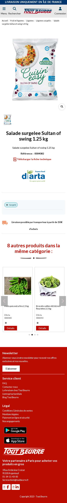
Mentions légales (10, 414)
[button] (29, 334)
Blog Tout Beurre (10, 397)
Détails (10, 328)
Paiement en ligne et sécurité (16, 417)
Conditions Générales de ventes (17, 410)
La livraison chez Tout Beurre (16, 390)
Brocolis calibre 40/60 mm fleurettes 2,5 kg (48, 307)
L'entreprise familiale (12, 394)
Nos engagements (11, 421)
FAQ (4, 383)
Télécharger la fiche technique (33, 159)
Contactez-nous (10, 387)
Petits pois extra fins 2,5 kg (16, 306)
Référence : (27, 153)
